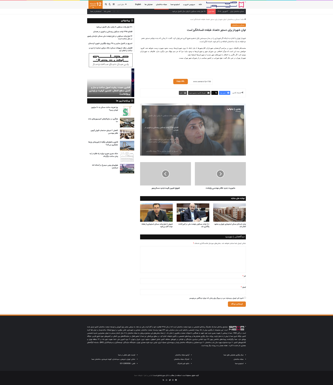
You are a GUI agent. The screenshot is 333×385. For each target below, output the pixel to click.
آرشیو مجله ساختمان (182, 355)
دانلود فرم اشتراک (183, 363)
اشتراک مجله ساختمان (181, 359)
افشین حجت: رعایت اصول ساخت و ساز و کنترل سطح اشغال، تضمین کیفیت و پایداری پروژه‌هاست (112, 91)
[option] (193, 130)
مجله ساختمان (161, 4)
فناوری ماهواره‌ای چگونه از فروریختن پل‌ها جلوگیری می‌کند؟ (103, 143)
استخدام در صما (95, 11)
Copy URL (181, 81)
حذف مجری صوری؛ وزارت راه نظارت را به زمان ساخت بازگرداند (104, 155)
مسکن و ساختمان (233, 19)
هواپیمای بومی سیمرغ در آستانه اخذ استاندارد (105, 166)
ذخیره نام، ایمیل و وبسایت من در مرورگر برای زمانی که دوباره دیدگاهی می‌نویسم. (216, 298)
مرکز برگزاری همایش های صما (234, 355)
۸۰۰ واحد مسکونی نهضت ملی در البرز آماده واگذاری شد (193, 225)
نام (244, 276)
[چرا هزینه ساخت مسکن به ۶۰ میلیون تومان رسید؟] (127, 111)
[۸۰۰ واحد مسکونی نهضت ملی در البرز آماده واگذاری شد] (193, 212)
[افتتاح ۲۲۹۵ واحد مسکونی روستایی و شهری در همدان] (193, 130)
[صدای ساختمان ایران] (226, 5)
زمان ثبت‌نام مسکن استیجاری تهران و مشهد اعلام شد (230, 225)
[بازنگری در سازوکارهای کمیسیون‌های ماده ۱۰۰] (127, 122)
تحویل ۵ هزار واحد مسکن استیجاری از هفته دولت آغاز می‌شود (157, 225)
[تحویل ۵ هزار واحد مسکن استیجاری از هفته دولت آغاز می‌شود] (156, 212)
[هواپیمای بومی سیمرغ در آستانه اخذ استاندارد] (127, 169)
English (138, 4)
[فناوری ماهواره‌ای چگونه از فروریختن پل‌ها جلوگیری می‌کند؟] (127, 146)
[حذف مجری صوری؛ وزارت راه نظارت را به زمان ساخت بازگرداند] (127, 157)
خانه (200, 4)
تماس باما (107, 11)
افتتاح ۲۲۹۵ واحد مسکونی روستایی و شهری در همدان (187, 11)
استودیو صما (175, 4)
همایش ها (148, 4)
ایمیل (243, 287)
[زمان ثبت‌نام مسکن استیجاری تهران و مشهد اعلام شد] (229, 212)
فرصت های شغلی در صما (126, 355)
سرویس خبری (190, 4)
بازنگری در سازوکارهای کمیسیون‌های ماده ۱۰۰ (103, 120)
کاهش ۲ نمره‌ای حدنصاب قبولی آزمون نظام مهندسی (104, 132)
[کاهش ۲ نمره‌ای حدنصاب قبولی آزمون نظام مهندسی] (127, 134)
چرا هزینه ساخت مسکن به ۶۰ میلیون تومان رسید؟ (104, 109)
